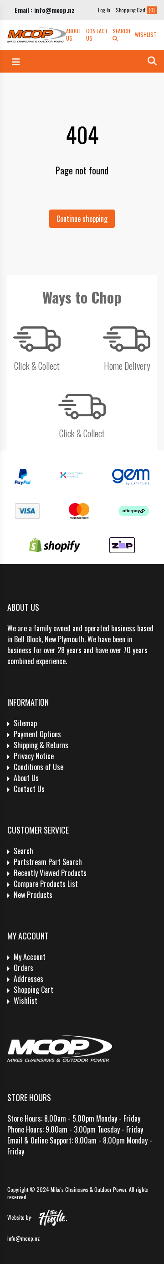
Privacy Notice (34, 755)
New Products (33, 894)
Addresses (28, 978)
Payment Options (37, 734)
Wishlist (146, 34)
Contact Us (97, 34)
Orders (23, 967)
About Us (74, 34)
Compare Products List (46, 883)
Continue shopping (82, 218)
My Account (30, 956)
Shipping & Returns (41, 745)
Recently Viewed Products (50, 872)
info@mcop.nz (23, 1238)
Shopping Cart (33, 989)
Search (121, 31)
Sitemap (25, 723)
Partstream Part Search (48, 861)
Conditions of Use (38, 766)
